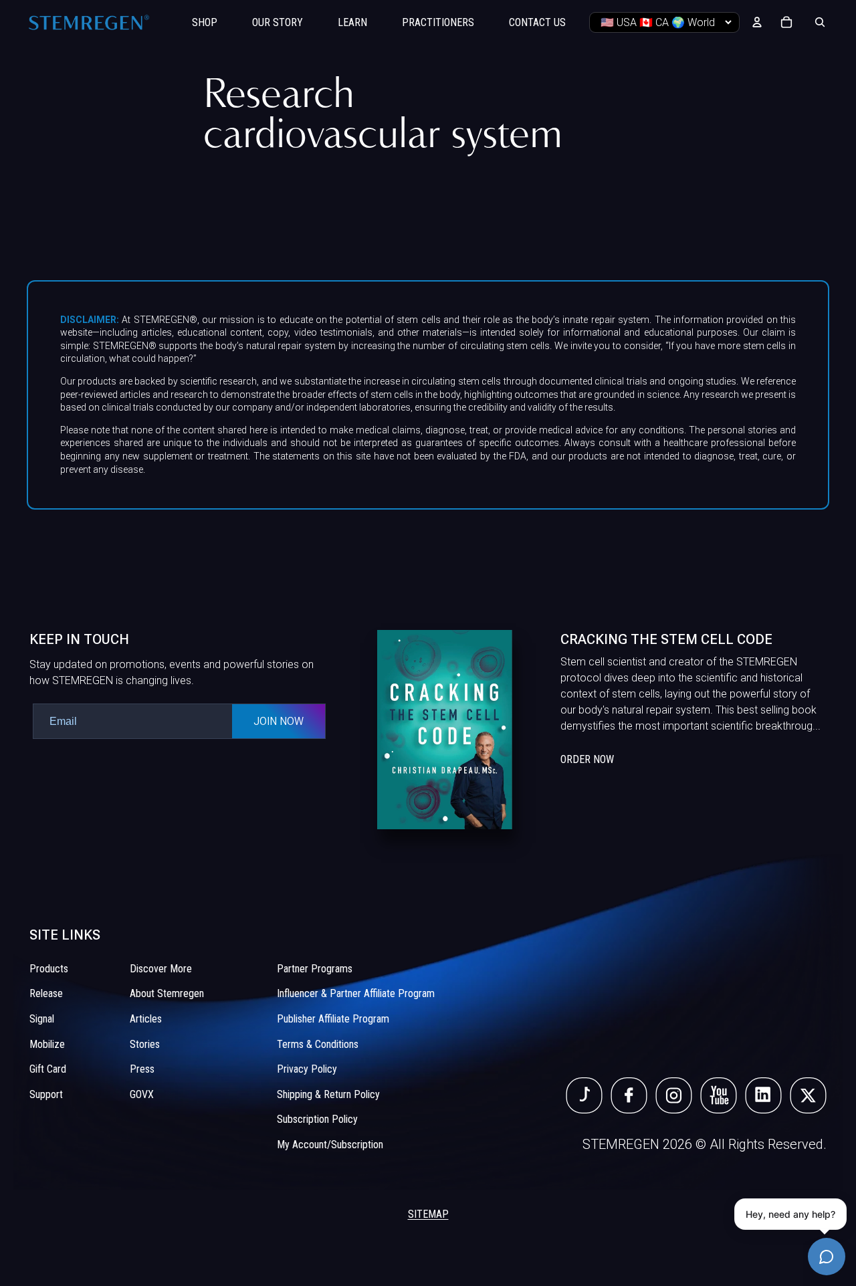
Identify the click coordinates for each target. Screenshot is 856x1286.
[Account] (757, 22)
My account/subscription (330, 1144)
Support (46, 1094)
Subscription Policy (317, 1119)
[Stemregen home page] (89, 22)
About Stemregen (167, 993)
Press (142, 1069)
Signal (41, 1018)
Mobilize (47, 1044)
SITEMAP (428, 1214)
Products (48, 968)
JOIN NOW (278, 721)
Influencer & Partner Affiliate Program (356, 993)
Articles (146, 1018)
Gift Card (47, 1069)
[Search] (820, 22)
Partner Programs (314, 968)
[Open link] (584, 1095)
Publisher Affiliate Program (333, 1018)
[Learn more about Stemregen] (602, 729)
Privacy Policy (307, 1069)
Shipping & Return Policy (328, 1094)
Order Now (587, 759)
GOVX (142, 1094)
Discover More (161, 968)
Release (46, 993)
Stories (145, 1044)
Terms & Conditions (317, 1044)
